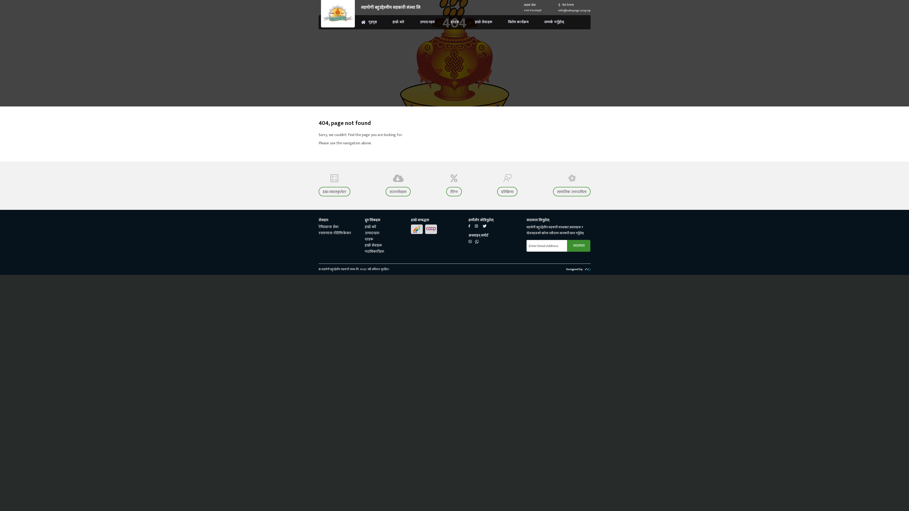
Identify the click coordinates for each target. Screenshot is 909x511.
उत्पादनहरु (427, 22)
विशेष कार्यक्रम (518, 22)
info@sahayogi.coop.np (574, 10)
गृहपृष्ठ (372, 22)
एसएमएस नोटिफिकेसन (335, 233)
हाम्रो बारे (398, 22)
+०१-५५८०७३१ (532, 10)
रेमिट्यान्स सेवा (329, 227)
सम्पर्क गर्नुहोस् (554, 22)
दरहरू (454, 22)
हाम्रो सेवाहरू (483, 22)
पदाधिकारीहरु (374, 251)
